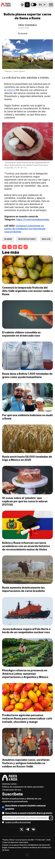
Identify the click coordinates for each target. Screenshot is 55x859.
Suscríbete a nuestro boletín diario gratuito (28, 813)
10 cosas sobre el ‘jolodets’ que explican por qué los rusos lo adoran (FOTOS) (25, 501)
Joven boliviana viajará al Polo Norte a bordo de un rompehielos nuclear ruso (26, 630)
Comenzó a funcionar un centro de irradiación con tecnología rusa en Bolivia (25, 228)
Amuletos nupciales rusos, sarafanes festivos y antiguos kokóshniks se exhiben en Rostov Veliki (26, 763)
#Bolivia (46, 239)
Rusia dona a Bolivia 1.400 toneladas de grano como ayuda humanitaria (27, 375)
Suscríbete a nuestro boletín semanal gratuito (25, 807)
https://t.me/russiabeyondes (33, 219)
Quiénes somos (9, 784)
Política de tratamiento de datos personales (23, 787)
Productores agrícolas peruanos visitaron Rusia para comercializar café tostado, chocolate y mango (27, 718)
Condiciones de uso (11, 790)
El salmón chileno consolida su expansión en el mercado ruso (21, 334)
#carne (8, 239)
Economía (22, 33)
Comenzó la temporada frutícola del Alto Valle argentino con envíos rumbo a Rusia (27, 291)
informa (11, 90)
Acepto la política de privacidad (18, 822)
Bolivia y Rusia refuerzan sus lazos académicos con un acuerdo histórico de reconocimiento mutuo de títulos (26, 546)
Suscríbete (12, 794)
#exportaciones (26, 239)
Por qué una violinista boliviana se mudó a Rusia (27, 417)
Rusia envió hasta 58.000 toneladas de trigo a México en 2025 (27, 458)
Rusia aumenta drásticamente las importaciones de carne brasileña (23, 589)
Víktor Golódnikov (27, 25)
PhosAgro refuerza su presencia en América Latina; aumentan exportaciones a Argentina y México (25, 674)
